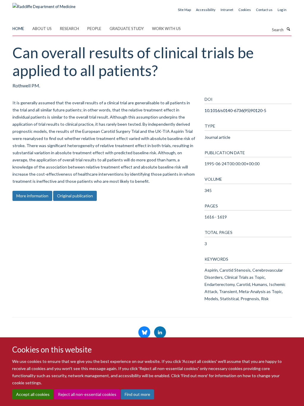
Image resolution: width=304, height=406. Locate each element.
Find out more (137, 394)
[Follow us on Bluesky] (144, 332)
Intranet (227, 10)
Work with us (166, 28)
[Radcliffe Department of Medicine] (43, 4)
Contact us (264, 10)
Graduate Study (127, 28)
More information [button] (32, 195)
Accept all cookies (33, 394)
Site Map (184, 10)
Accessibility (206, 10)
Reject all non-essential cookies (87, 394)
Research (69, 28)
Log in (282, 10)
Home (18, 28)
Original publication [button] (75, 195)
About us (42, 28)
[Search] (288, 29)
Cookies (244, 10)
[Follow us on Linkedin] (160, 332)
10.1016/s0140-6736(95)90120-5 (235, 110)
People (94, 28)
